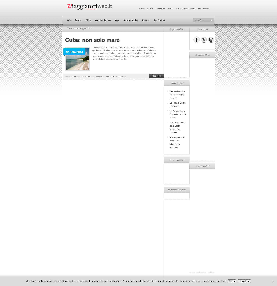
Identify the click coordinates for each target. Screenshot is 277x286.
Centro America (130, 20)
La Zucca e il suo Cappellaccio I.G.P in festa (178, 114)
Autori (170, 8)
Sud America (159, 20)
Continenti (108, 76)
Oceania (146, 20)
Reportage (122, 76)
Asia (117, 20)
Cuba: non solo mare (92, 40)
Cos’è (150, 8)
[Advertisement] (176, 55)
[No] (273, 281)
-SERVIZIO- (85, 76)
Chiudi (232, 281)
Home (142, 8)
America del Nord (103, 20)
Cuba (115, 76)
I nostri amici (204, 8)
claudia (76, 76)
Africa (88, 20)
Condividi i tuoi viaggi (185, 8)
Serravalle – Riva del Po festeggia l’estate (177, 94)
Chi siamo (160, 8)
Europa (78, 20)
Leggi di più (244, 281)
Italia (69, 20)
